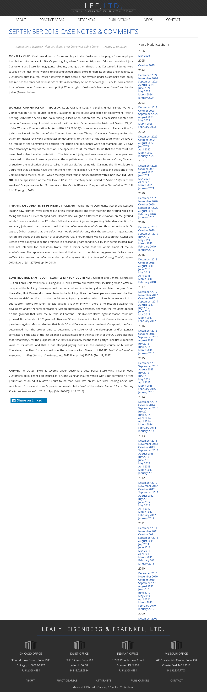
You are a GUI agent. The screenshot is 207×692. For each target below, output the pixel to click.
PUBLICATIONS (140, 680)
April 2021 (144, 182)
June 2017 (144, 311)
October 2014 (146, 405)
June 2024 (144, 88)
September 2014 (148, 408)
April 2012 (144, 508)
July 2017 (143, 308)
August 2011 (145, 541)
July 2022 (143, 146)
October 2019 (146, 230)
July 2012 (143, 499)
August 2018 (145, 266)
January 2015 (146, 392)
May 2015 (144, 379)
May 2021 (144, 178)
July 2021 (143, 175)
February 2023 (147, 127)
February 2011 (147, 560)
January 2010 (146, 609)
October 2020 (146, 204)
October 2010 (146, 580)
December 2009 (147, 618)
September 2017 (148, 301)
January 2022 (146, 156)
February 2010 (147, 605)
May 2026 (144, 55)
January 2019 (146, 250)
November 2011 (148, 531)
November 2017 (148, 295)
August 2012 (145, 495)
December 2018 (147, 259)
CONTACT (176, 680)
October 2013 (146, 447)
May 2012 (144, 505)
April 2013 (144, 466)
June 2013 (144, 460)
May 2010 (144, 596)
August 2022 (145, 143)
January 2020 (146, 217)
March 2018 (145, 279)
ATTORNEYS (103, 680)
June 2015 (144, 376)
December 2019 (147, 227)
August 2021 (145, 172)
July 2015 (143, 372)
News (148, 19)
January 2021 (146, 188)
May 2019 (144, 240)
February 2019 (147, 246)
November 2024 (148, 78)
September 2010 (148, 583)
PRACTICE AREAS (67, 680)
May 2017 (144, 314)
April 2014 (144, 418)
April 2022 (144, 149)
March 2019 (145, 243)
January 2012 (146, 518)
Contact (173, 19)
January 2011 (146, 563)
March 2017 (145, 317)
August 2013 (145, 453)
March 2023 (145, 123)
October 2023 (146, 110)
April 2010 (144, 599)
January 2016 (146, 353)
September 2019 (148, 233)
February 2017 (147, 321)
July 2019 (143, 237)
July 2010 (143, 589)
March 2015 (145, 385)
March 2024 (145, 94)
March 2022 (145, 152)
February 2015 (147, 389)
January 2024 (146, 97)
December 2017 (147, 292)
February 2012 (147, 515)
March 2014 (145, 424)
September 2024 (148, 81)
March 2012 (145, 512)
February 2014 (147, 427)
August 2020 (145, 211)
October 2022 (146, 140)
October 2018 (146, 262)
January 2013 (146, 473)
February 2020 (147, 214)
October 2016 (146, 334)
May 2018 (144, 272)
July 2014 (143, 411)
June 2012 (144, 502)
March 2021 (145, 185)
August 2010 (145, 586)
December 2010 (147, 573)
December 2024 (147, 75)
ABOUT (30, 680)
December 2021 (147, 165)
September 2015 (148, 366)
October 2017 (146, 298)
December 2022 (147, 136)
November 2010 (148, 576)
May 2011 (144, 550)
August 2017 (145, 305)
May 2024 (144, 91)
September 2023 (148, 114)
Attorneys (86, 19)
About (21, 19)
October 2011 (146, 534)
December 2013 (147, 440)
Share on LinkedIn (31, 400)
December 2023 (147, 107)
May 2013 (144, 463)
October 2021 (146, 169)
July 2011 (143, 544)
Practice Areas (52, 19)
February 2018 (147, 282)
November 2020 (148, 201)
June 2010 (144, 592)
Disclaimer (129, 687)
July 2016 (143, 343)
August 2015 (145, 369)
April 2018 (144, 275)
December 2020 (147, 198)
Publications (119, 19)
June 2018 (144, 269)
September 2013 (148, 450)
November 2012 (148, 486)
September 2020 (148, 207)
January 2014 (146, 431)
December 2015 (147, 363)
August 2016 (145, 340)
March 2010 (145, 602)
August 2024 (145, 85)
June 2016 (144, 347)
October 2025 (146, 65)
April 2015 (144, 382)
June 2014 (144, 415)
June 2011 (144, 547)
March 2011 (145, 557)
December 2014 (147, 402)
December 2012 (147, 482)
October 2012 (146, 489)
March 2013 (145, 470)
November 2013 (148, 444)
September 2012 (148, 492)
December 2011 (147, 528)
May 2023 (144, 120)
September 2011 (148, 537)
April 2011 (144, 554)
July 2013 (143, 457)
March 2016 (145, 350)
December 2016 (147, 330)
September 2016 (148, 337)
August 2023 (145, 117)
